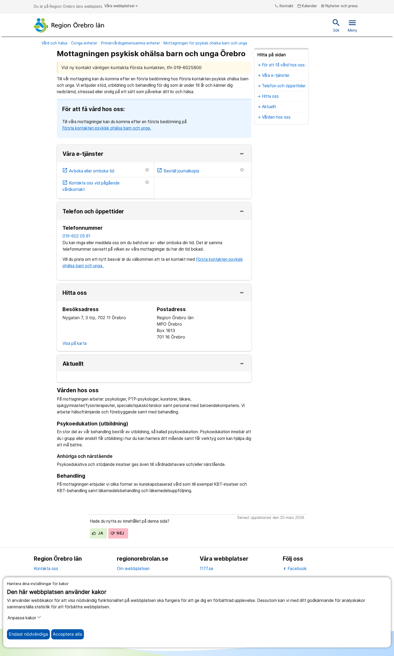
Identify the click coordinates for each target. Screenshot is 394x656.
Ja (100, 533)
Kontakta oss (46, 568)
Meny (352, 25)
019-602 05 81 (76, 236)
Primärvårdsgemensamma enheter (130, 43)
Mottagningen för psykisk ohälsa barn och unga (205, 43)
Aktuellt (73, 364)
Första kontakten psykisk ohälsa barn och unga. (106, 128)
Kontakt (284, 6)
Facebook (297, 568)
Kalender (307, 6)
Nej (120, 533)
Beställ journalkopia (178, 171)
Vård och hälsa (54, 43)
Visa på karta (74, 343)
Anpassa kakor (22, 617)
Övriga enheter (84, 43)
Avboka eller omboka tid (88, 171)
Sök (336, 25)
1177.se (206, 568)
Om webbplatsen (133, 568)
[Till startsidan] (68, 25)
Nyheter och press (339, 6)
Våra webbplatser (121, 6)
